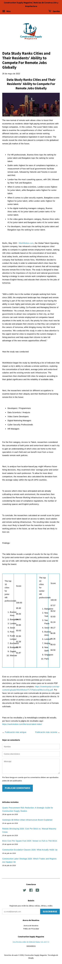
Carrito (56, 11)
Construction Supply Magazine (36, 955)
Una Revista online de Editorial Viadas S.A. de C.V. (31, 942)
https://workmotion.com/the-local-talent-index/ (22, 724)
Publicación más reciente (46, 732)
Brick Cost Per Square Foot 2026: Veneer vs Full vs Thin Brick (29, 841)
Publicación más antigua (15, 732)
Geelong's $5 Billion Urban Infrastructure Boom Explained (27, 820)
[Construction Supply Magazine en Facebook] (31, 891)
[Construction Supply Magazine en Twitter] (24, 891)
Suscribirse (50, 911)
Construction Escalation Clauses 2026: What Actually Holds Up (29, 850)
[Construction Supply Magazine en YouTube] (37, 891)
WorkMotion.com (26, 243)
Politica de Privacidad (31, 929)
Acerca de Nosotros (31, 925)
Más (8, 11)
